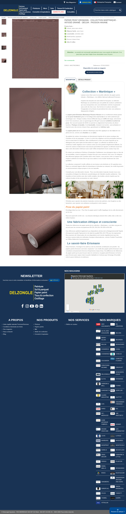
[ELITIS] (98, 379)
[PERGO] (98, 461)
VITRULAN (104, 502)
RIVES (103, 473)
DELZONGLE (105, 374)
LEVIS (103, 436)
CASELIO (119, 354)
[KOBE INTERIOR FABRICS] (98, 420)
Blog (4, 334)
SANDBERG (105, 481)
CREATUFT (119, 367)
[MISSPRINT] (98, 445)
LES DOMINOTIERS (120, 430)
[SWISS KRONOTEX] (112, 486)
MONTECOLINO (120, 445)
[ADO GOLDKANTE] (98, 324)
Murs (45, 8)
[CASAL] (112, 349)
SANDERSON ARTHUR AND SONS (120, 479)
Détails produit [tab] (84, 79)
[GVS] (98, 404)
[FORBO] (112, 386)
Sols (52, 8)
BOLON (103, 344)
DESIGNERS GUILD (120, 373)
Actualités (71, 12)
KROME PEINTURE (104, 430)
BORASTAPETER (120, 344)
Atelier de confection (41, 331)
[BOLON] (98, 344)
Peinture (37, 324)
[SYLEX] (98, 493)
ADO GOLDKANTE (105, 325)
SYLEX (103, 493)
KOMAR (118, 424)
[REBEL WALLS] (98, 466)
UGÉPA (118, 498)
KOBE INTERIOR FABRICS (104, 422)
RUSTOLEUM (120, 473)
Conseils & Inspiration (41, 334)
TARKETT (119, 493)
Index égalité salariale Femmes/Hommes (16, 324)
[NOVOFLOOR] (112, 450)
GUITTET (119, 397)
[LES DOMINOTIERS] (112, 429)
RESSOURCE (120, 468)
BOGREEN (119, 339)
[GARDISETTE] (98, 390)
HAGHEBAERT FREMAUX (120, 403)
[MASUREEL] (112, 440)
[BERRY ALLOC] (98, 338)
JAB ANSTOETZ (119, 414)
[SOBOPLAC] (98, 488)
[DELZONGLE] (98, 374)
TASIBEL (104, 498)
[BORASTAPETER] (112, 344)
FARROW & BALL (105, 384)
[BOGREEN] (112, 340)
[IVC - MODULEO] (98, 413)
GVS (102, 404)
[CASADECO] (98, 349)
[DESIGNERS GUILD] (112, 372)
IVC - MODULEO (104, 414)
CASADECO (105, 349)
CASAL (118, 349)
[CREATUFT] (112, 367)
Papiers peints (39, 327)
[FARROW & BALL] (98, 383)
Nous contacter (8, 331)
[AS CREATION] (112, 324)
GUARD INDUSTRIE (105, 396)
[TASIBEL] (98, 498)
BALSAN (118, 333)
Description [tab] (70, 79)
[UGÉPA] (112, 498)
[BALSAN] (112, 333)
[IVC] (112, 409)
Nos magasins (7, 329)
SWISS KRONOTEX (119, 487)
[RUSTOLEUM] (112, 473)
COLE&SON (105, 360)
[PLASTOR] (112, 461)
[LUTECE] (112, 436)
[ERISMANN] (112, 379)
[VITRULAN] (98, 502)
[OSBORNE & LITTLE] (112, 454)
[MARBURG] (98, 440)
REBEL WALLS (103, 467)
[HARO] (98, 409)
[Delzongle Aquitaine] (17, 10)
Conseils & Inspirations (41, 12)
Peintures (36, 8)
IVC (117, 408)
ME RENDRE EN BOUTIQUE (94, 72)
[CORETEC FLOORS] (112, 358)
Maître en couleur (71, 324)
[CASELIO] (112, 354)
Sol (36, 329)
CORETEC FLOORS (119, 359)
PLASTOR (119, 461)
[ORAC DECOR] (98, 454)
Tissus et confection (65, 8)
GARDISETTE (105, 390)
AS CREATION (119, 325)
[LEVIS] (98, 436)
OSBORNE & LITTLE (120, 455)
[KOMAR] (112, 424)
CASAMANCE (105, 354)
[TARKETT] (112, 493)
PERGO (103, 461)
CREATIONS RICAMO (105, 366)
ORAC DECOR (103, 455)
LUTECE (118, 436)
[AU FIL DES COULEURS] (98, 331)
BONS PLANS (58, 12)
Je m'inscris (55, 280)
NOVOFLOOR (120, 450)
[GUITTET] (112, 397)
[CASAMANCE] (98, 354)
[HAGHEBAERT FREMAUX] (112, 402)
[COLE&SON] (98, 360)
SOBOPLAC (105, 488)
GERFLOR (119, 390)
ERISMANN (119, 379)
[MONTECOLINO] (112, 445)
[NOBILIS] (98, 450)
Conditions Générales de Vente (13, 327)
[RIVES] (98, 473)
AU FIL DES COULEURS (105, 332)
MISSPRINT (105, 445)
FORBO (118, 385)
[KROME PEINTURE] (98, 429)
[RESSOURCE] (112, 468)
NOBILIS (104, 450)
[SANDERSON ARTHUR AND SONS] (112, 477)
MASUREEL (119, 440)
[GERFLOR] (112, 390)
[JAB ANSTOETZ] (112, 413)
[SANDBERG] (98, 482)
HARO (103, 408)
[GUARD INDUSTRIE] (98, 395)
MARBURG (104, 440)
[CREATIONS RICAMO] (98, 365)
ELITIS (103, 379)
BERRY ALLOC (103, 338)
